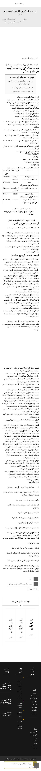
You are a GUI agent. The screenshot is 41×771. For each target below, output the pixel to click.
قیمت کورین (33, 589)
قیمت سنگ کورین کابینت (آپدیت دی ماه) (20, 584)
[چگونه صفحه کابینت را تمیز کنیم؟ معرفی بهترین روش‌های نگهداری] (32, 684)
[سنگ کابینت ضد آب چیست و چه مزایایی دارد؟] (32, 723)
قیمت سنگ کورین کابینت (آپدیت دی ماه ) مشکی (19, 82)
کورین (26, 64)
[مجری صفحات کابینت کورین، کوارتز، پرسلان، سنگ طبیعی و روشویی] (5, 3)
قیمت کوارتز (30, 220)
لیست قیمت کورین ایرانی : (21, 91)
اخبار (30, 579)
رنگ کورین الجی (33, 251)
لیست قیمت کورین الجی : (21, 88)
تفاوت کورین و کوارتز (16, 220)
